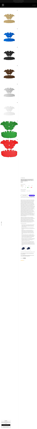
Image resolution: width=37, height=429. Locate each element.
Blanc (25, 187)
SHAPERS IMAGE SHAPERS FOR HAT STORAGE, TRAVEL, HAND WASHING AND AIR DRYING (15, 8)
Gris (22, 187)
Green (29, 187)
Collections (4, 8)
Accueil (1, 8)
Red (32, 187)
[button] (34, 193)
